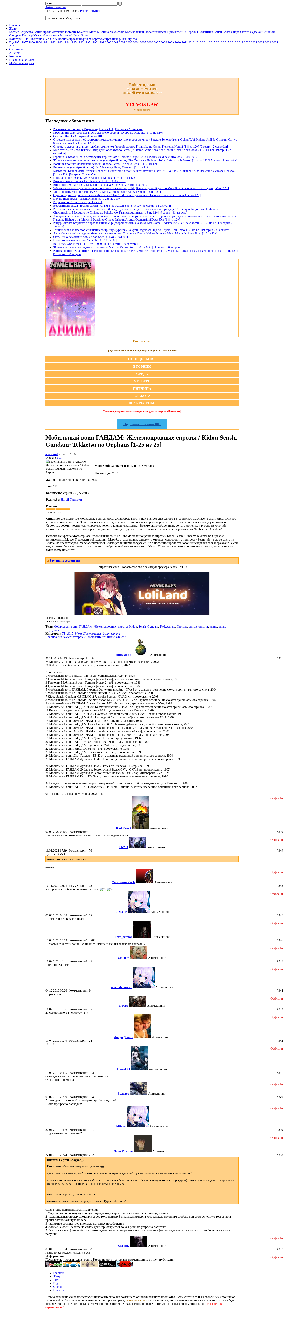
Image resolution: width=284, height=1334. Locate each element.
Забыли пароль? (55, 7)
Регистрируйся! (90, 10)
